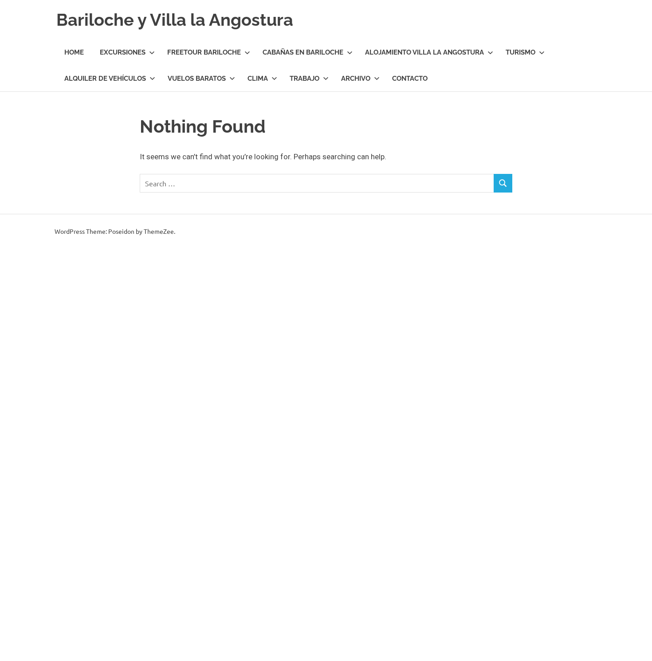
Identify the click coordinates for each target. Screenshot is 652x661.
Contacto (410, 79)
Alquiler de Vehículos (105, 79)
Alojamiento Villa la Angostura (424, 52)
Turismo (520, 52)
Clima (257, 79)
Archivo (355, 79)
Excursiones (122, 52)
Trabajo (304, 79)
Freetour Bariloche (204, 52)
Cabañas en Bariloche (303, 52)
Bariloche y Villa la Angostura (174, 20)
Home (74, 52)
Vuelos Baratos (197, 79)
